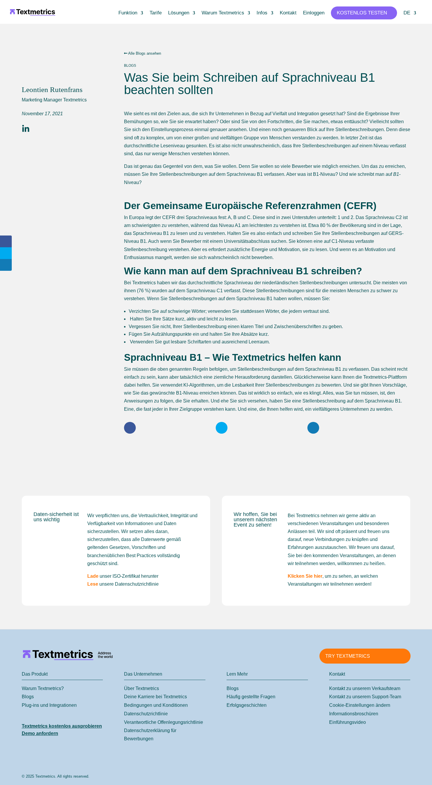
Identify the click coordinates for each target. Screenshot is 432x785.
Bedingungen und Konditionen (156, 705)
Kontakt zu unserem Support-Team (365, 696)
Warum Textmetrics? (43, 688)
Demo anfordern (40, 733)
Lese (92, 584)
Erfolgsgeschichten (247, 705)
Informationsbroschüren (353, 713)
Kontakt (288, 13)
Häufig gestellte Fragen (251, 696)
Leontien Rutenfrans (52, 89)
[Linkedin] (26, 128)
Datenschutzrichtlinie (146, 713)
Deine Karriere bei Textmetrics (155, 696)
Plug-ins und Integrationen (49, 705)
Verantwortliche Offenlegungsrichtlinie (163, 722)
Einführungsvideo (347, 722)
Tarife (156, 13)
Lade (92, 576)
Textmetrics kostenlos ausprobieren (62, 726)
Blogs (28, 696)
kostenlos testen (362, 13)
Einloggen (313, 13)
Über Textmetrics (141, 688)
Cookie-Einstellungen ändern (359, 705)
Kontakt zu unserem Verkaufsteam (364, 688)
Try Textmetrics (347, 656)
